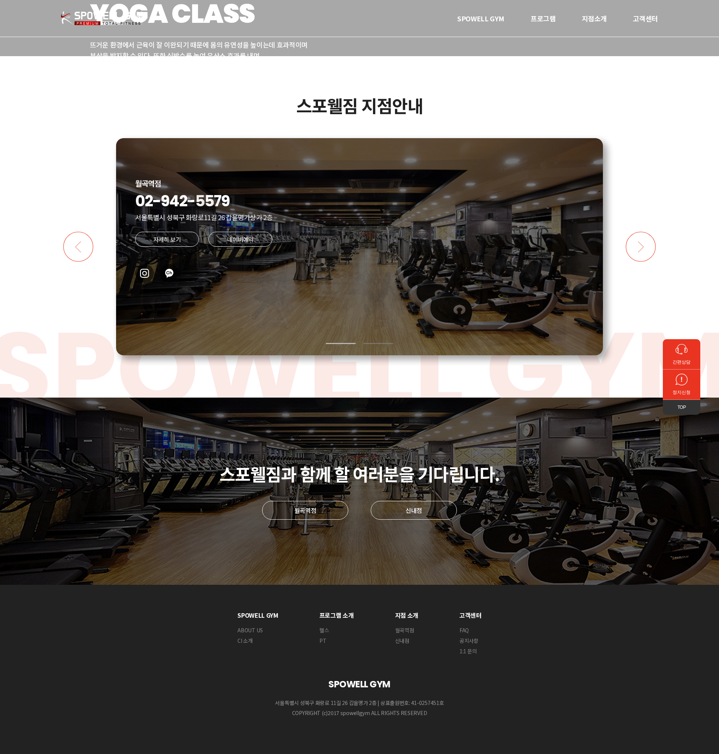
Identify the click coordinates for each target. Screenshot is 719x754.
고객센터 (645, 18)
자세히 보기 (167, 239)
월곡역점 (305, 510)
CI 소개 (245, 640)
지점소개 (594, 18)
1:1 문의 (468, 651)
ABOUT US (250, 630)
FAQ (464, 630)
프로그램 (543, 18)
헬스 (324, 630)
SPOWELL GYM (480, 18)
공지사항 (469, 640)
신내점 (414, 510)
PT (322, 640)
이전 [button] (78, 247)
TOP (681, 407)
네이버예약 (240, 239)
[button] (341, 343)
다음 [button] (641, 247)
